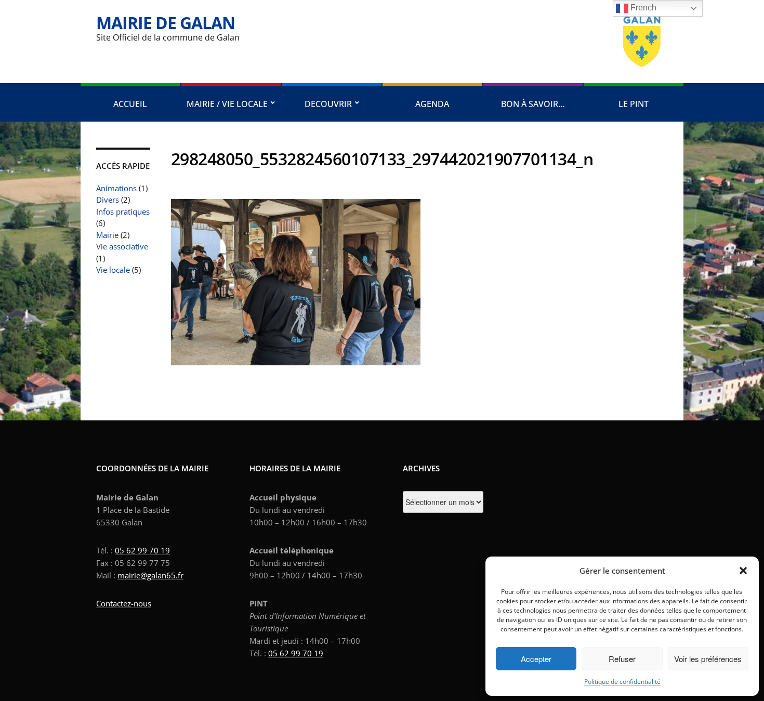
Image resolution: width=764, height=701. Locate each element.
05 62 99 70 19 (142, 550)
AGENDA (432, 104)
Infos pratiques (123, 211)
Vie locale (113, 269)
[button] (743, 570)
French (642, 7)
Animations (116, 188)
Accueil (130, 104)
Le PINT (633, 104)
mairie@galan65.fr (150, 575)
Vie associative (122, 246)
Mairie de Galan (165, 22)
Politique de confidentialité (622, 681)
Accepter (536, 658)
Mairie (107, 235)
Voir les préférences (708, 658)
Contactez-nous (123, 603)
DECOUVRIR (328, 104)
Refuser (622, 658)
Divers (107, 199)
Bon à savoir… (533, 104)
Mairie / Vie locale (227, 104)
